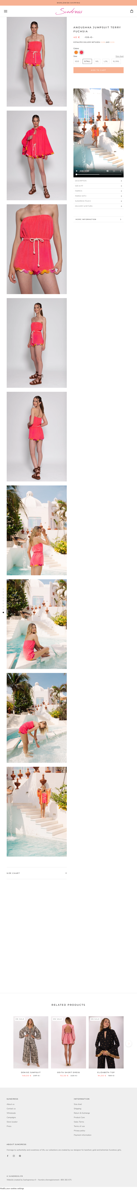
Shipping (77, 1108)
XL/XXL (116, 61)
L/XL (106, 61)
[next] (129, 1044)
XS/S (77, 61)
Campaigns (11, 1117)
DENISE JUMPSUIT (31, 1072)
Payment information (82, 1135)
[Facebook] (8, 1155)
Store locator (12, 1122)
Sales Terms (79, 1122)
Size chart (120, 56)
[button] (76, 52)
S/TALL (87, 61)
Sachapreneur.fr (29, 1180)
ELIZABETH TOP (106, 1072)
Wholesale (11, 1113)
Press (9, 1126)
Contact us (11, 1108)
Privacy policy (79, 1130)
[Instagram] (14, 1155)
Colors (76, 48)
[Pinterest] (20, 1155)
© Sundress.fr (15, 1176)
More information (86, 219)
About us (10, 1104)
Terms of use (79, 1126)
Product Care (79, 1117)
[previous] (8, 1044)
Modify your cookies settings (12, 1188)
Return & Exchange (82, 1113)
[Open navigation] (5, 11)
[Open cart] (131, 11)
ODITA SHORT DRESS (68, 1072)
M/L (97, 61)
